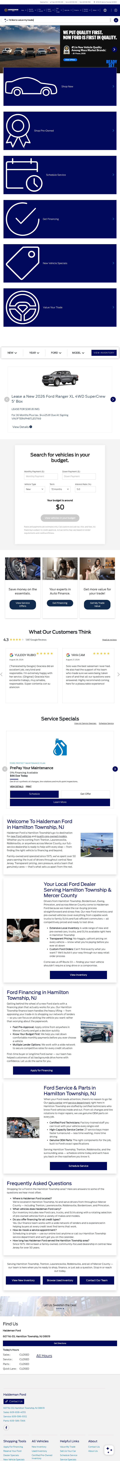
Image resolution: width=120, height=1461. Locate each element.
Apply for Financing (41, 1070)
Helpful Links (69, 1441)
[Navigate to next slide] (118, 49)
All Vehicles (40, 1441)
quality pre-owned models (52, 836)
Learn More (60, 802)
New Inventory (39, 1447)
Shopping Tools (14, 1441)
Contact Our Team (97, 1280)
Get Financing (60, 603)
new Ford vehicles (21, 836)
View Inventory (78, 975)
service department (79, 1102)
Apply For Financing (13, 1447)
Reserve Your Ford (12, 1451)
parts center (55, 1102)
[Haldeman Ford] (11, 10)
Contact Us (15, 1401)
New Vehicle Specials (13, 1459)
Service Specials (68, 1459)
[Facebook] (6, 1428)
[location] (94, 2)
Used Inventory (39, 1451)
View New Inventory (23, 1280)
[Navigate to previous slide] (2, 49)
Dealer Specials (11, 1455)
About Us (93, 1451)
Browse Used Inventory (60, 1280)
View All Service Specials (85, 723)
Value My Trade (67, 1447)
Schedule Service (106, 723)
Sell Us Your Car (68, 1451)
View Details (20, 427)
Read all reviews (109, 640)
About (92, 1441)
